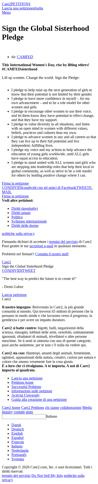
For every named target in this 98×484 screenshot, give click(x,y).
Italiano (51, 416)
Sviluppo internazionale (29, 221)
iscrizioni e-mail (41, 246)
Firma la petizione (15, 183)
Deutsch (17, 429)
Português (18, 455)
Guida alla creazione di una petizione (39, 399)
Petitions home (22, 382)
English (17, 433)
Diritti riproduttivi (24, 208)
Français (17, 442)
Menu (6, 12)
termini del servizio (63, 242)
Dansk (16, 425)
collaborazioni (70, 408)
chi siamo (52, 408)
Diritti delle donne (25, 226)
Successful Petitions (26, 387)
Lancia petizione (14, 295)
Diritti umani (20, 213)
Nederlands (20, 450)
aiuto (29, 412)
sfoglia (38, 8)
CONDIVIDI (12, 271)
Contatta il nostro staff (51, 254)
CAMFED (25, 57)
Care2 (6, 4)
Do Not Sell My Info (47, 476)
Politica (17, 217)
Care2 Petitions (32, 408)
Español (17, 438)
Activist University (25, 395)
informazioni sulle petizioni (31, 391)
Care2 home (11, 408)
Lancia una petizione (17, 8)
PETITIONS (20, 4)
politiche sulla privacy (18, 234)
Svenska (17, 459)
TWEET (82, 188)
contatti (19, 412)
